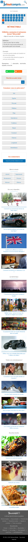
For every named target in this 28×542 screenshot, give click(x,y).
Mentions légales (5, 519)
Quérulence (14, 118)
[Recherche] (25, 2)
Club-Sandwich (21, 530)
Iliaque (14, 128)
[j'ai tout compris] (14, 4)
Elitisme (19, 182)
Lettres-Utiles (12, 528)
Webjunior (5, 530)
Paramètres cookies (13, 521)
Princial (5, 528)
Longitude (14, 143)
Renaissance (7, 178)
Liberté (7, 174)
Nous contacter (15, 519)
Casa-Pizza (8, 532)
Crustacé (14, 133)
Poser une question (17, 523)
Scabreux (14, 123)
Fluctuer (19, 178)
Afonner (7, 182)
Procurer (14, 103)
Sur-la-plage (13, 530)
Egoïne (14, 98)
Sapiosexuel (19, 174)
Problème (19, 71)
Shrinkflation (14, 148)
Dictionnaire (14, 11)
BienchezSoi (21, 528)
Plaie (14, 113)
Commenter (11, 71)
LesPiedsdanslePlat (17, 532)
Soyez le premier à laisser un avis (14, 161)
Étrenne (14, 138)
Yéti (14, 93)
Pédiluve (14, 108)
